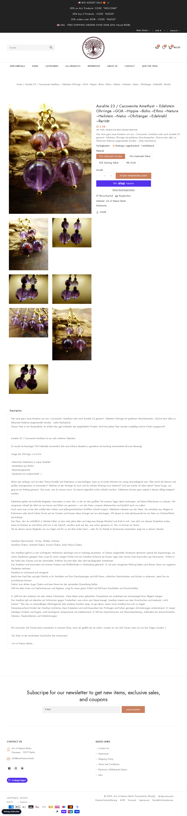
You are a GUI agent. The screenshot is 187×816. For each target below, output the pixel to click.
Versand (109, 130)
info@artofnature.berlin (23, 758)
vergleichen (125, 196)
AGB (122, 800)
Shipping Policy (105, 759)
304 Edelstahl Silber (140, 156)
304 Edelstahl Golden (110, 156)
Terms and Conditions (109, 764)
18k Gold (131, 162)
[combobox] (31, 48)
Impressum (103, 753)
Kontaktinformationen (162, 800)
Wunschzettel (106, 196)
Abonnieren (133, 710)
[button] (174, 48)
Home (19, 84)
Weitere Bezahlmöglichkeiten (123, 190)
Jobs (100, 775)
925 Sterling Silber (109, 162)
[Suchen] (51, 47)
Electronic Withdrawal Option (112, 769)
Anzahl (99, 170)
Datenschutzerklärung (106, 800)
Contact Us (103, 748)
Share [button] (103, 212)
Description (16, 410)
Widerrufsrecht (165, 796)
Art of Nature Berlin (116, 201)
